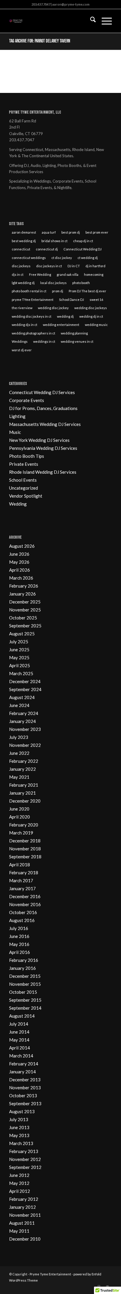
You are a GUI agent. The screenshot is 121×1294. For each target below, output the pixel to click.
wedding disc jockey (53, 308)
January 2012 (22, 1207)
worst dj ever (22, 350)
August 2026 (22, 546)
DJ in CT (74, 266)
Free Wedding (40, 274)
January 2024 (22, 721)
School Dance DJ (71, 299)
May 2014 (19, 1039)
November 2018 (25, 848)
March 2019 (21, 832)
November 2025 (25, 609)
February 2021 (23, 785)
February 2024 (23, 713)
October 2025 (23, 617)
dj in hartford (95, 266)
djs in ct (17, 274)
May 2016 (19, 944)
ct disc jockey (61, 258)
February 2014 (23, 1063)
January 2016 (22, 968)
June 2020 (19, 808)
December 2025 (25, 601)
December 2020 (25, 800)
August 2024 (22, 697)
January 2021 (22, 793)
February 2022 (23, 761)
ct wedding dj (88, 258)
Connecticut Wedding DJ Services (42, 392)
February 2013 (23, 1151)
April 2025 (19, 665)
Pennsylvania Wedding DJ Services (43, 448)
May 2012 (19, 1183)
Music (15, 432)
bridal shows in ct (54, 241)
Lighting (17, 416)
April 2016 (19, 952)
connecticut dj (47, 249)
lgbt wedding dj (23, 283)
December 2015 (25, 976)
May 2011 (19, 1231)
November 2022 (25, 745)
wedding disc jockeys (90, 308)
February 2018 (23, 872)
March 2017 (21, 880)
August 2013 (22, 1111)
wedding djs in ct (24, 325)
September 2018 (25, 856)
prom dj (57, 291)
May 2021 (19, 777)
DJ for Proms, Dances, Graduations (43, 408)
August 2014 (22, 1016)
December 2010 (25, 1238)
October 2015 (23, 992)
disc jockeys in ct (49, 266)
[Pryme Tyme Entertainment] (50, 21)
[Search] (90, 21)
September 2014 (25, 1008)
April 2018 (19, 864)
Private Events (23, 464)
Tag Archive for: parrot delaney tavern (39, 41)
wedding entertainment (61, 325)
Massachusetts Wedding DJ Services (45, 424)
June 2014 (19, 1031)
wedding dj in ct (91, 316)
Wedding (18, 503)
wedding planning (74, 333)
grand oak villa (67, 274)
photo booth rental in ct (29, 291)
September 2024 (25, 689)
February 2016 (23, 960)
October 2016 (23, 912)
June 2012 (19, 1175)
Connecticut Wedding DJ (82, 249)
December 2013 (25, 1079)
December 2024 (25, 681)
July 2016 (18, 928)
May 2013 (19, 1135)
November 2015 (25, 984)
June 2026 (19, 554)
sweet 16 (96, 299)
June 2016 (19, 936)
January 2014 (22, 1071)
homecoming (93, 274)
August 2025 (22, 633)
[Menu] (104, 21)
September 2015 (25, 1000)
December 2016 (25, 896)
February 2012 (23, 1199)
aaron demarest (24, 232)
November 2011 (25, 1215)
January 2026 (22, 593)
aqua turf (49, 232)
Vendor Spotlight (25, 495)
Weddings (20, 341)
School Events (23, 480)
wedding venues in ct (77, 341)
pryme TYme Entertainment (32, 299)
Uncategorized (23, 488)
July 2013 (18, 1119)
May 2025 (19, 657)
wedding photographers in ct (33, 333)
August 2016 (22, 920)
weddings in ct (44, 341)
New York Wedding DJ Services (39, 440)
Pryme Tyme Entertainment (50, 1274)
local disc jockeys (53, 283)
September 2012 (25, 1167)
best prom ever (96, 232)
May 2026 (19, 562)
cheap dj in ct (83, 241)
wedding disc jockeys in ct (31, 316)
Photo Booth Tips (26, 456)
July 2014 (18, 1023)
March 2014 (21, 1055)
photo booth (81, 283)
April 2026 (19, 570)
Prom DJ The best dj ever (87, 291)
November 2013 (25, 1087)
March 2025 (21, 673)
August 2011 (22, 1223)
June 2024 (19, 705)
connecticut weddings (29, 258)
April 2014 (19, 1047)
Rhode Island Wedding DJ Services (42, 472)
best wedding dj (24, 241)
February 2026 (23, 585)
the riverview (22, 308)
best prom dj (70, 232)
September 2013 (25, 1103)
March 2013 (21, 1143)
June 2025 (19, 649)
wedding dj (65, 316)
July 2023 (18, 737)
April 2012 (19, 1191)
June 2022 (19, 753)
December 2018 (25, 840)
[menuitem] (90, 21)
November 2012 (25, 1159)
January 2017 (22, 888)
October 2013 (23, 1095)
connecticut (21, 249)
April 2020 (19, 816)
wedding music (96, 325)
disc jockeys (21, 266)
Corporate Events (26, 400)
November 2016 (25, 904)
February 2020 (23, 824)
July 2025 (18, 641)
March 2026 (21, 577)
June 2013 (19, 1127)
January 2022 (22, 769)
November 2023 (25, 729)
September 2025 (25, 625)
